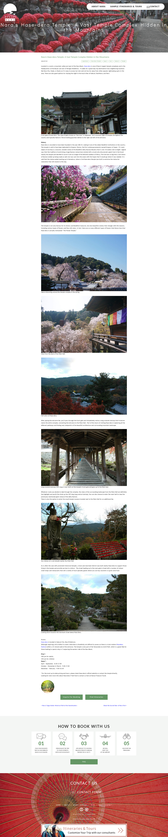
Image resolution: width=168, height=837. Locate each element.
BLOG (93, 805)
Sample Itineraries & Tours (126, 7)
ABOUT (66, 805)
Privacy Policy (91, 814)
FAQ (84, 762)
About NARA (99, 7)
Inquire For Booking (71, 697)
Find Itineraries (96, 697)
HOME (58, 805)
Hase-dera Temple (96, 61)
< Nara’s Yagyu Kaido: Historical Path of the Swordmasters (59, 705)
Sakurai (117, 61)
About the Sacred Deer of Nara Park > (115, 705)
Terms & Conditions (78, 814)
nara (111, 61)
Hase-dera (87, 66)
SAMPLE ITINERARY (80, 805)
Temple (123, 61)
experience (85, 61)
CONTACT (155, 7)
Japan (105, 61)
